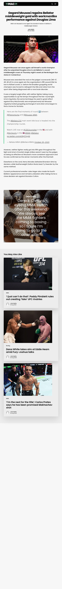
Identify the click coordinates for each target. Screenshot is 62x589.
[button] (55, 4)
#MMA (28, 133)
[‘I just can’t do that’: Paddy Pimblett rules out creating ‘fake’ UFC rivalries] (31, 283)
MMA (7, 293)
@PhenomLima (13, 115)
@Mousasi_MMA (30, 115)
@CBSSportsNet (30, 130)
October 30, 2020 (41, 142)
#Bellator (35, 133)
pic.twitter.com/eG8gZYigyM (18, 136)
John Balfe (31, 29)
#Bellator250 (16, 120)
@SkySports (12, 133)
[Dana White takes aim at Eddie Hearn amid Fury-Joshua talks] (31, 335)
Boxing (8, 345)
